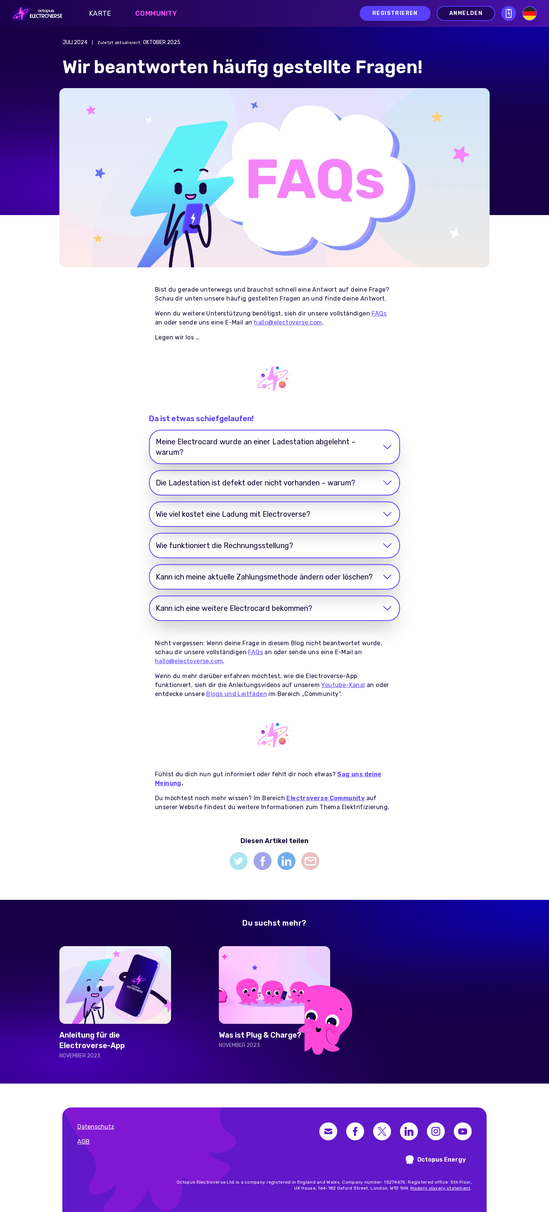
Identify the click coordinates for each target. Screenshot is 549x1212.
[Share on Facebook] (263, 861)
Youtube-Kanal (343, 685)
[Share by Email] (310, 861)
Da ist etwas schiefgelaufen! (201, 418)
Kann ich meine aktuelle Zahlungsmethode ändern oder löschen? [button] (264, 576)
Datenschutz (95, 1126)
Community (156, 13)
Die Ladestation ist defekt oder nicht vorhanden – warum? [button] (255, 482)
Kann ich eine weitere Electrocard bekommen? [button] (234, 608)
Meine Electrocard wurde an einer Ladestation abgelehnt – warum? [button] (256, 447)
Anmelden (466, 13)
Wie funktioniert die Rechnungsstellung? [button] (224, 545)
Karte (100, 13)
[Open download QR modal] (508, 13)
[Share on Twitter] (239, 861)
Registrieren (395, 13)
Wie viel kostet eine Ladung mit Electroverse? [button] (233, 514)
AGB (83, 1141)
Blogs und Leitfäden (236, 693)
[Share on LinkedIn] (286, 861)
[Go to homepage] (35, 13)
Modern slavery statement (440, 1188)
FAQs (255, 652)
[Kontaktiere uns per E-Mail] (328, 1131)
